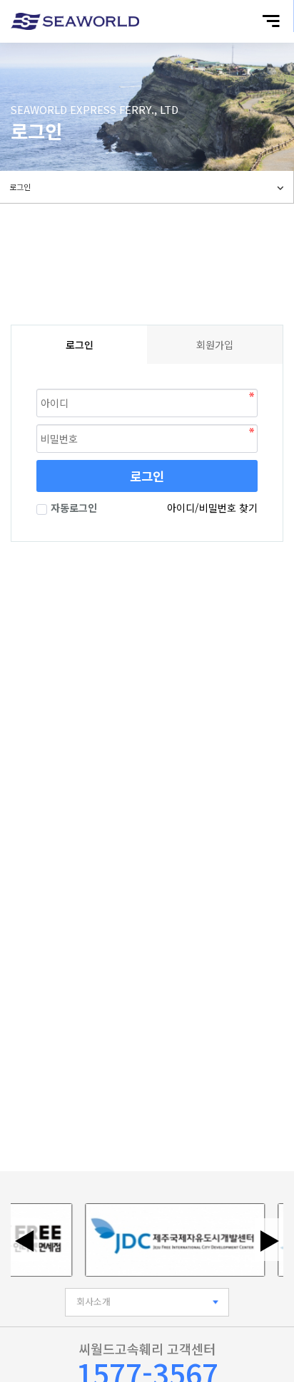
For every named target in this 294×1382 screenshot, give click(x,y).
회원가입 (214, 344)
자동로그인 (74, 508)
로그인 (147, 476)
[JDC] (168, 1240)
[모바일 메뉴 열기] (270, 21)
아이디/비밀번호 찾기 (212, 508)
